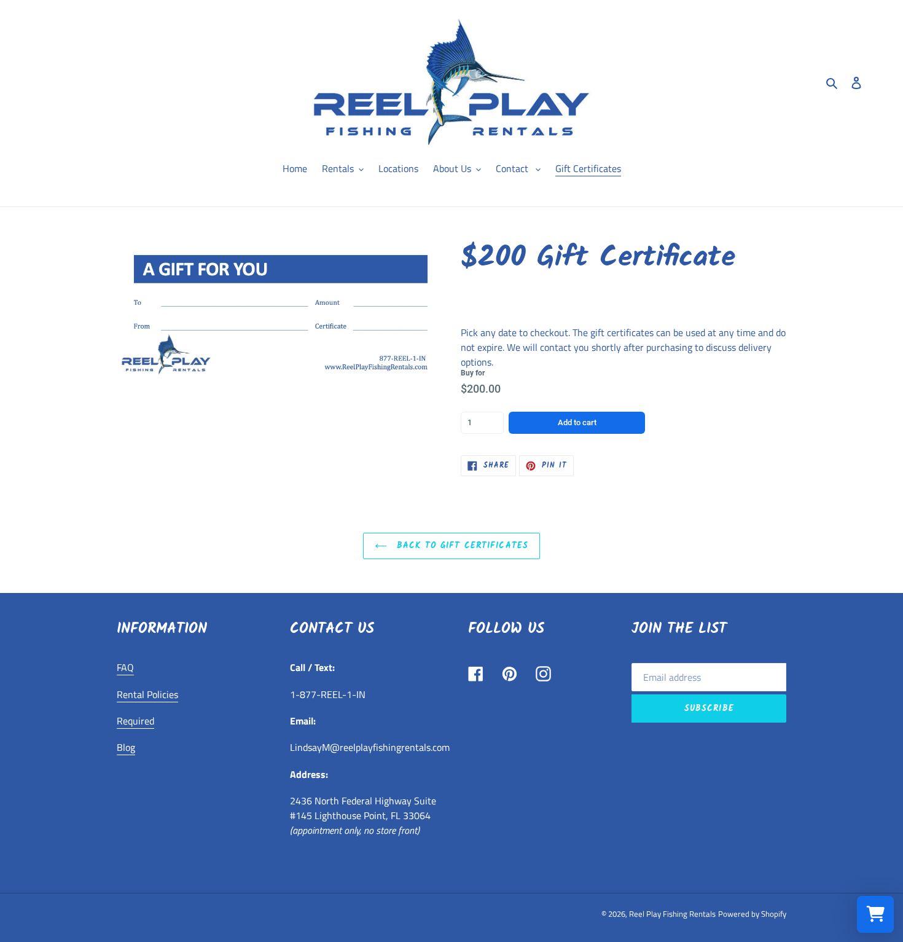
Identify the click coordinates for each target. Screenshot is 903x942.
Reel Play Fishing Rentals (672, 914)
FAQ (125, 667)
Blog (126, 747)
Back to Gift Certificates (460, 545)
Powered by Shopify (752, 914)
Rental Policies (147, 694)
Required (135, 720)
